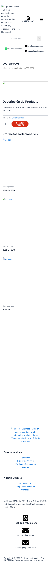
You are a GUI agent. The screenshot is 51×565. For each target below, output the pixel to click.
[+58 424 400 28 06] (6, 48)
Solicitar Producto (20, 124)
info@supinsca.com (35, 46)
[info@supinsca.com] (26, 46)
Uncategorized (15, 68)
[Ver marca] (25, 89)
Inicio (5, 68)
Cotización (28, 21)
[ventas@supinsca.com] (26, 51)
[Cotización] (28, 18)
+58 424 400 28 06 (14, 49)
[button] (41, 19)
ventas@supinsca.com (36, 51)
